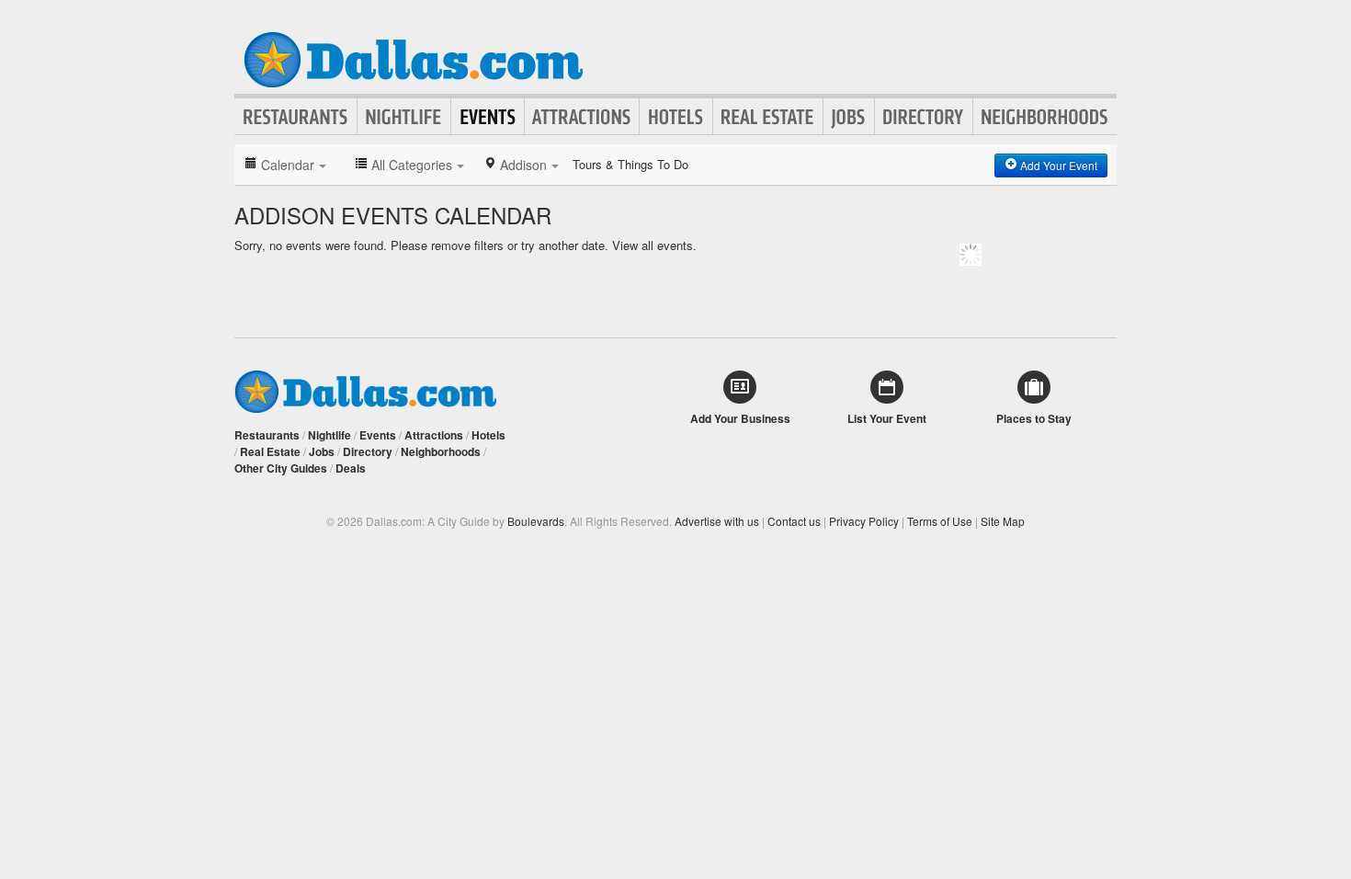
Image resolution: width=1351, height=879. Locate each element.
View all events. (654, 245)
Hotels (676, 117)
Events (487, 117)
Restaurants (296, 117)
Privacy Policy (864, 521)
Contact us (794, 521)
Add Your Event (1057, 165)
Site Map (1003, 521)
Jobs (848, 117)
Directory (923, 117)
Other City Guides (280, 468)
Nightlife (404, 117)
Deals (350, 468)
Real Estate (768, 117)
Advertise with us (717, 521)
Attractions (582, 117)
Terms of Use (939, 521)
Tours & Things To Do (630, 164)
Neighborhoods (1045, 117)
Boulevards (535, 521)
